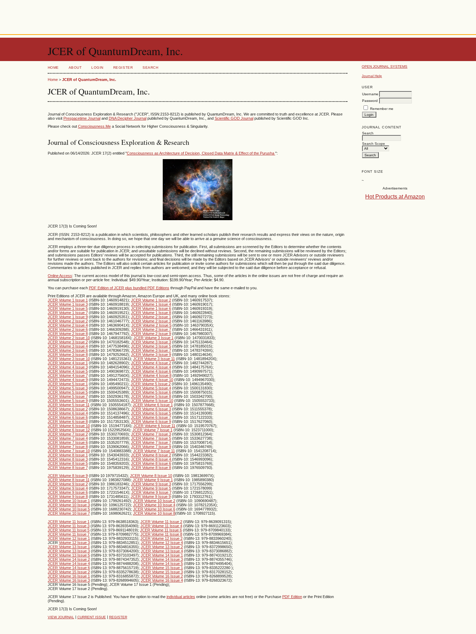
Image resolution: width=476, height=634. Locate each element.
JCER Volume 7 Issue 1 (152, 430)
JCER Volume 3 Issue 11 (154, 359)
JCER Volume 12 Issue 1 (69, 538)
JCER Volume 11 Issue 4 (161, 526)
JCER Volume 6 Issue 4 (68, 413)
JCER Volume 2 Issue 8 (68, 333)
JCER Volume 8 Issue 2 (151, 455)
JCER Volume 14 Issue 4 (69, 563)
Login (97, 67)
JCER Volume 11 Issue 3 (69, 526)
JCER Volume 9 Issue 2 (68, 484)
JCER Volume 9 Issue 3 (151, 484)
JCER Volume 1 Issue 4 (151, 304)
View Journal (61, 617)
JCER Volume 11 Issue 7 (69, 534)
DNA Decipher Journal (127, 118)
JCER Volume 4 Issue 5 (68, 371)
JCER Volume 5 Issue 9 (68, 400)
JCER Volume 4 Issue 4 (151, 367)
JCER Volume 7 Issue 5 (151, 438)
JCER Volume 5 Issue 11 (69, 405)
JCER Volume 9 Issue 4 (68, 488)
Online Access (60, 276)
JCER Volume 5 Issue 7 (68, 396)
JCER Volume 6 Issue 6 (68, 417)
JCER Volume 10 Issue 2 (154, 501)
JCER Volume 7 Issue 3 (151, 434)
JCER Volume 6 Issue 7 (151, 417)
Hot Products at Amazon (395, 197)
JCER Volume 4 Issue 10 (152, 380)
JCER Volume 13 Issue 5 (69, 555)
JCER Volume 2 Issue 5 (151, 325)
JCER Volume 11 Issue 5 (69, 530)
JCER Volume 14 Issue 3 (162, 559)
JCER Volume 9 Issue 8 (68, 496)
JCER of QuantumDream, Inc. (89, 79)
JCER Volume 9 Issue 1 (153, 480)
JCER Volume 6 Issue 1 (153, 405)
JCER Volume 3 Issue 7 (151, 350)
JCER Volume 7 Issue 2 (68, 434)
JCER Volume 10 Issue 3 (69, 505)
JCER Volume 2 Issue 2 (68, 321)
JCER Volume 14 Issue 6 (69, 568)
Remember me (381, 109)
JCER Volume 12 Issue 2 (161, 538)
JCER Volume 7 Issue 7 (151, 442)
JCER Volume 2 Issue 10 (69, 338)
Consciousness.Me (94, 126)
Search (150, 67)
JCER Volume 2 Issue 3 (151, 321)
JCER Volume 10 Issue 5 (69, 509)
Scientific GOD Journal (234, 118)
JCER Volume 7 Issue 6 (68, 442)
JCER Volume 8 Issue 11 (69, 480)
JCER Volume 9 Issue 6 (68, 492)
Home (53, 67)
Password (370, 101)
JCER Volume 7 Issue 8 (68, 447)
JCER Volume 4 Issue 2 (151, 363)
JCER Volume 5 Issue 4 (151, 388)
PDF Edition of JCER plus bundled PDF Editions (129, 288)
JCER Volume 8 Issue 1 (68, 455)
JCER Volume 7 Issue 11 (154, 451)
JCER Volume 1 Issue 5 (68, 308)
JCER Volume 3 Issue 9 (151, 354)
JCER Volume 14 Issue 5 (162, 563)
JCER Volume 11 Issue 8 (161, 534)
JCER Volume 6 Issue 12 (69, 430)
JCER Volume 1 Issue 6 (151, 308)
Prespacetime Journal (81, 118)
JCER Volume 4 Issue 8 (151, 375)
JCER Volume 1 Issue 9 (68, 317)
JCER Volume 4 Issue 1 (68, 363)
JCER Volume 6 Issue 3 (151, 409)
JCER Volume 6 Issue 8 (68, 421)
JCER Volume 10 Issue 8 (154, 513)
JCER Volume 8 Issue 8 (151, 467)
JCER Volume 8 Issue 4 (151, 459)
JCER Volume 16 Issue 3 (69, 580)
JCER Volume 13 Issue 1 (69, 547)
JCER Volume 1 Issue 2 (151, 300)
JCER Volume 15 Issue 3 (162, 572)
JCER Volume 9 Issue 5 (151, 488)
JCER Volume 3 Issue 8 (68, 354)
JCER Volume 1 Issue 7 (68, 313)
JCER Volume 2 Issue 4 (68, 325)
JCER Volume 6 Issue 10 (69, 426)
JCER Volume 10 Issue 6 (154, 509)
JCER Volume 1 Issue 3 (68, 304)
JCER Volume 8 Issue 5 (68, 463)
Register (123, 67)
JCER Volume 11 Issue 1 (69, 522)
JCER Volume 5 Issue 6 (151, 392)
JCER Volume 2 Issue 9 (151, 333)
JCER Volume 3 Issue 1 (153, 338)
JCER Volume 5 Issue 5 (68, 392)
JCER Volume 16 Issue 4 (162, 580)
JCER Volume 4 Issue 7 (68, 375)
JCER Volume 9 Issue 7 (151, 492)
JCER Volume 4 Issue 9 (68, 380)
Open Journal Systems (384, 66)
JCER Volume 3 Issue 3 (151, 342)
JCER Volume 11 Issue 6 (161, 530)
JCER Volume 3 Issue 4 (68, 346)
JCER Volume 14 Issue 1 (162, 555)
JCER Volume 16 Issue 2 (162, 576)
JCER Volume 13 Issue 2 (162, 547)
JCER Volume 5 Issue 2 (151, 384)
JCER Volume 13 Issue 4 (162, 551)
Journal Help (372, 76)
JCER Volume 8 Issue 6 (151, 463)
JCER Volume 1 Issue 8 (151, 313)
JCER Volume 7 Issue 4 (68, 438)
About (75, 67)
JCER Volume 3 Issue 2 (68, 342)
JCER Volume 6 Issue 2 (68, 409)
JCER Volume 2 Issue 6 (68, 329)
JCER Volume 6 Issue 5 (151, 413)
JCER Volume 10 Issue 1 (69, 501)
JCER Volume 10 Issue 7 (69, 513)
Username (370, 94)
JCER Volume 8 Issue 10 (151, 475)
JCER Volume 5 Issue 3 (68, 388)
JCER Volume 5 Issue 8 (151, 396)
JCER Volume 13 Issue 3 (69, 551)
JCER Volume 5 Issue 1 (68, 384)
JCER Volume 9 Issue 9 (151, 496)
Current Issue (91, 617)
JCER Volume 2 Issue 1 (151, 317)
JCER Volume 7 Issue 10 (69, 451)
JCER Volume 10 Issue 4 (154, 505)
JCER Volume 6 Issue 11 (154, 426)
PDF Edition (292, 597)
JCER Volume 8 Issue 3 (68, 459)
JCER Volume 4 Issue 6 (151, 371)
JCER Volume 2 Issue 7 (151, 329)
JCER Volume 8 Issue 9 (68, 475)
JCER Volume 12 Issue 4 (162, 542)
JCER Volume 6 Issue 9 (151, 421)
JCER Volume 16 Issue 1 (69, 576)
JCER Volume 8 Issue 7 (68, 467)
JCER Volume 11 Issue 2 (161, 522)
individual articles (181, 597)
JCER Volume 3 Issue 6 (68, 350)
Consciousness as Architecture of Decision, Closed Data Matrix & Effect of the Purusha (201, 153)
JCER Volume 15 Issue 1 (162, 568)
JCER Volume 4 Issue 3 (68, 367)
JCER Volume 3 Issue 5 (151, 346)
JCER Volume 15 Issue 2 (69, 572)
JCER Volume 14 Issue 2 (69, 559)
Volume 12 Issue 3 (74, 542)
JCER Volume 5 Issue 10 (152, 400)
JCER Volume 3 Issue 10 (69, 359)
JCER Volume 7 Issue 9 (151, 447)
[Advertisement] (238, 15)
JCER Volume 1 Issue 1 (68, 300)
